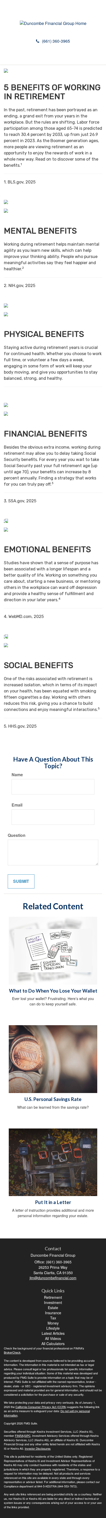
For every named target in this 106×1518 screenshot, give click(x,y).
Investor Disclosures (38, 1448)
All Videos (53, 1338)
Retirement (53, 1297)
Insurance (53, 1312)
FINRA (19, 1435)
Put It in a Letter (53, 1202)
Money (53, 1323)
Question (16, 835)
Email (17, 805)
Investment (53, 1302)
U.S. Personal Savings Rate (53, 1099)
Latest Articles (53, 1333)
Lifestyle (53, 1328)
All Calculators (53, 1343)
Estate (53, 1307)
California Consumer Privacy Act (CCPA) (40, 1407)
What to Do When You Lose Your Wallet (53, 991)
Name (17, 774)
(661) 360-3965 (56, 41)
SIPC (27, 1435)
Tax (53, 1317)
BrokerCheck (12, 1352)
